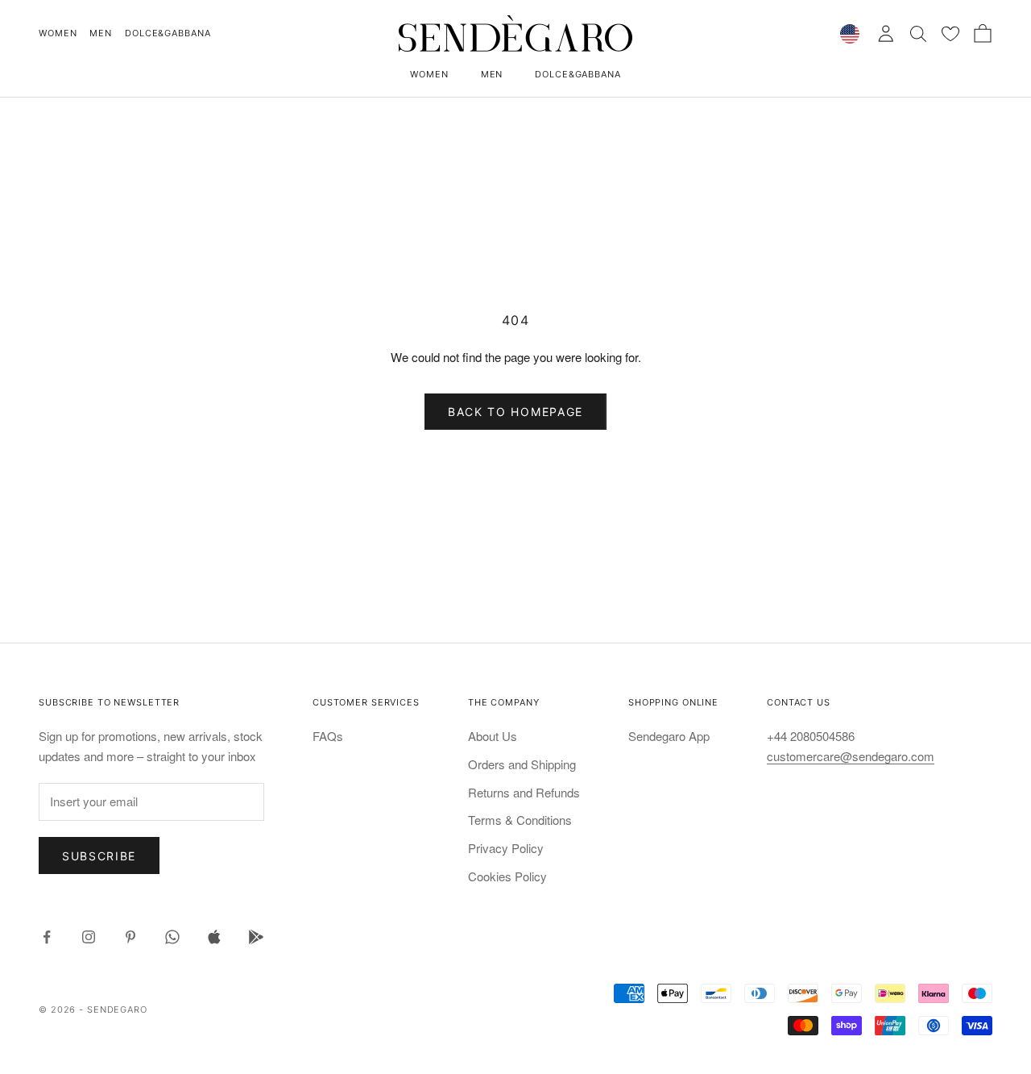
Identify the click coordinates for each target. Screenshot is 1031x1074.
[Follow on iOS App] (214, 937)
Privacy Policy (506, 847)
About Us (492, 735)
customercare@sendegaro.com (850, 755)
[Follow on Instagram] (89, 937)
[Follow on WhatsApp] (172, 937)
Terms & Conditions (520, 819)
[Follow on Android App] (256, 937)
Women (58, 33)
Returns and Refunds (524, 792)
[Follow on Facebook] (47, 937)
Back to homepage (515, 411)
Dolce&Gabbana (167, 33)
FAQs (328, 735)
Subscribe (99, 856)
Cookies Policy (507, 876)
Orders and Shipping (522, 764)
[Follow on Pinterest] (130, 937)
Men (100, 33)
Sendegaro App (669, 735)
